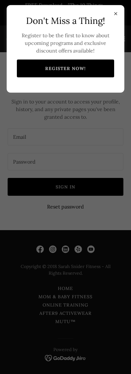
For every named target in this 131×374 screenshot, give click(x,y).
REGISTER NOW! (65, 68)
